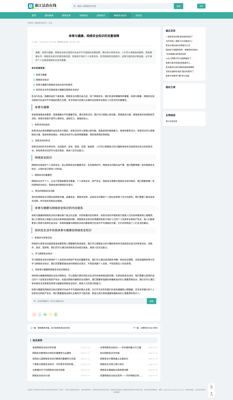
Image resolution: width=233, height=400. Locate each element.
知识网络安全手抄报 (110, 353)
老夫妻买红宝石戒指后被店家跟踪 (180, 67)
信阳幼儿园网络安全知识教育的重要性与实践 (54, 358)
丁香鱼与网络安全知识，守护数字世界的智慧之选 (55, 364)
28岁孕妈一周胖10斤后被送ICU (179, 41)
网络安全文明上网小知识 (112, 364)
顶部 (211, 395)
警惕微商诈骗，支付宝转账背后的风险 (54, 328)
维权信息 (66, 15)
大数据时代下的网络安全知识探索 (48, 370)
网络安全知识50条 (41, 375)
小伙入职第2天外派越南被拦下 (178, 58)
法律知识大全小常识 (149, 328)
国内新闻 (49, 15)
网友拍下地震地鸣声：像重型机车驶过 (182, 49)
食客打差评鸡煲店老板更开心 (178, 63)
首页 (34, 15)
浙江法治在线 (171, 121)
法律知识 (83, 15)
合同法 (138, 15)
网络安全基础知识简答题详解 (114, 370)
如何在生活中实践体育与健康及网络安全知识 (57, 89)
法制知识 (101, 15)
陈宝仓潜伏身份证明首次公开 (178, 45)
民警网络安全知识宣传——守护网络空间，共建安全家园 (123, 375)
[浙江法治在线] (42, 6)
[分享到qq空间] (50, 314)
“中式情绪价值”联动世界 (176, 54)
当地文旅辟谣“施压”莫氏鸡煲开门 (179, 71)
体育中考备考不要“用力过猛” (178, 76)
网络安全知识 (120, 15)
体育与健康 (41, 74)
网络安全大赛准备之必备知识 (114, 358)
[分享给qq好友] (39, 314)
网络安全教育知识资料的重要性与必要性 (51, 353)
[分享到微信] (45, 314)
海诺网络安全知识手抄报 (44, 347)
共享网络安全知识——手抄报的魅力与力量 (120, 347)
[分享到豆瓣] (56, 314)
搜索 (178, 6)
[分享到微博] (34, 314)
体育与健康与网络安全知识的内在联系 (54, 84)
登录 (201, 6)
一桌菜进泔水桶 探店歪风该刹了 (179, 36)
